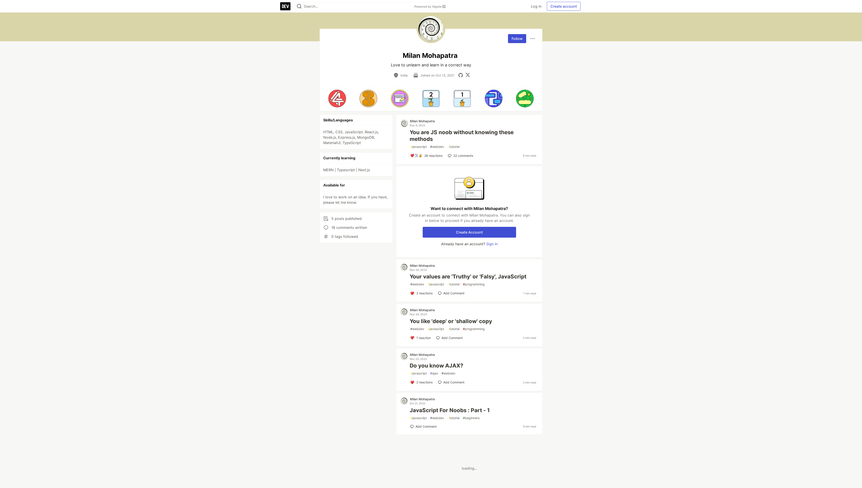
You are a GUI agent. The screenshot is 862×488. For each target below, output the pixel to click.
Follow (517, 38)
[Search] (299, 6)
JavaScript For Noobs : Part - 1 (450, 410)
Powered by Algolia (428, 6)
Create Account (469, 232)
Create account (563, 6)
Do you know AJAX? (436, 365)
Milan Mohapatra (422, 121)
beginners (471, 418)
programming (474, 284)
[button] (337, 98)
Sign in (492, 244)
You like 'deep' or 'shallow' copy (451, 321)
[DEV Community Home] (285, 6)
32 (463, 156)
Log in (536, 6)
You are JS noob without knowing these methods (462, 135)
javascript (418, 147)
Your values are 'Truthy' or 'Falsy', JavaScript (468, 276)
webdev (437, 147)
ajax (434, 373)
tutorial (453, 147)
